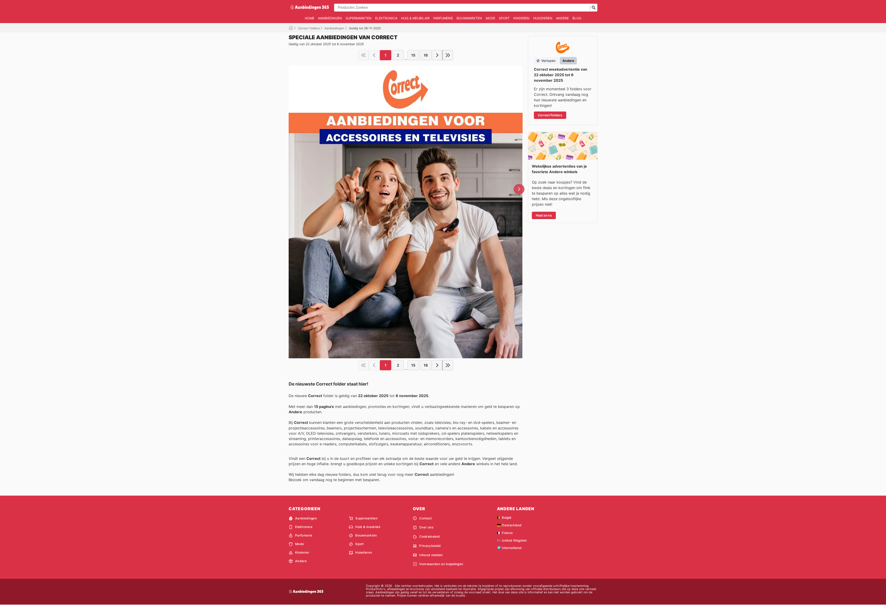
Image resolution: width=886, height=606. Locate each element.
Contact (425, 518)
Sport (504, 18)
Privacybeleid (430, 546)
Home (309, 18)
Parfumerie (443, 18)
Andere (562, 18)
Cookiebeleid (429, 536)
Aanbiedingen (330, 18)
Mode (490, 18)
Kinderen (521, 18)
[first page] (363, 55)
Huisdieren (542, 18)
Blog (576, 18)
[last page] (448, 55)
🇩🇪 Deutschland (509, 525)
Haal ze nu (544, 215)
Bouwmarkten (469, 18)
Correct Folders (550, 115)
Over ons (426, 527)
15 (413, 55)
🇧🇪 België (504, 517)
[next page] (437, 55)
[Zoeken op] (593, 7)
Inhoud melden (431, 555)
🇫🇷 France (505, 533)
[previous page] (374, 55)
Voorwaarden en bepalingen (441, 564)
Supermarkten (358, 18)
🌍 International (509, 548)
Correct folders (309, 28)
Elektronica (386, 18)
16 (426, 55)
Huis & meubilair (415, 18)
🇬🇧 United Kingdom (512, 540)
